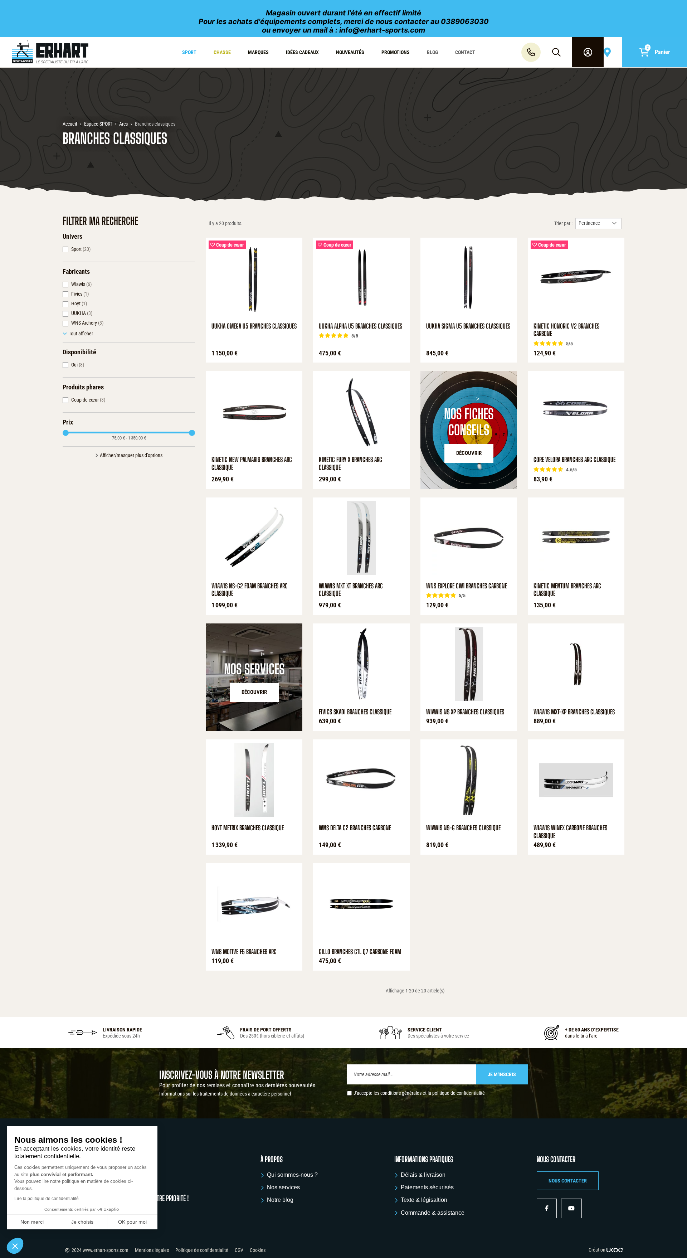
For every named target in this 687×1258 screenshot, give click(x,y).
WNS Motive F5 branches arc (244, 952)
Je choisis (82, 1222)
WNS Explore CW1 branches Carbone (466, 586)
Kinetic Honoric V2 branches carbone (566, 330)
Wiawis (81, 284)
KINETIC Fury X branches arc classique (350, 463)
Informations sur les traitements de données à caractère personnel (225, 1094)
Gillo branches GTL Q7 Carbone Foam (360, 952)
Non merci (32, 1222)
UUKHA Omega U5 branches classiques (254, 326)
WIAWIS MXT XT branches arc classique (351, 590)
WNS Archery (87, 323)
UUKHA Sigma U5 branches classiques (468, 326)
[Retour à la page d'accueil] (59, 52)
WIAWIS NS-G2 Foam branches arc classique (249, 590)
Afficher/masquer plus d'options (131, 455)
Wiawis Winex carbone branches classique (570, 832)
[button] (568, 1180)
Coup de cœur (88, 400)
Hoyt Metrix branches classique (247, 828)
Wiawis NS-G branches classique (463, 828)
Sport (81, 249)
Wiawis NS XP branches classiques (465, 712)
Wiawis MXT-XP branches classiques (574, 712)
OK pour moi (132, 1222)
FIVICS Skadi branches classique (355, 712)
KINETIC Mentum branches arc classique (567, 590)
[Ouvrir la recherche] (556, 52)
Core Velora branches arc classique (574, 459)
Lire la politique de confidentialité (46, 1198)
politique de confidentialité (458, 1093)
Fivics (80, 294)
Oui (77, 365)
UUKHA (81, 313)
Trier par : (563, 223)
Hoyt (79, 303)
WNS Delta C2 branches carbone (355, 828)
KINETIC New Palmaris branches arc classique (251, 463)
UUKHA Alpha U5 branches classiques (360, 326)
